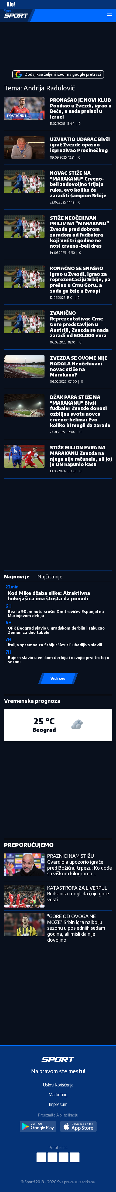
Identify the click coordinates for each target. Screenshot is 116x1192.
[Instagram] (52, 1157)
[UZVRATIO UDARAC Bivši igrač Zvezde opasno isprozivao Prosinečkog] (24, 147)
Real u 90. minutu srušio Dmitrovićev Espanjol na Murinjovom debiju (56, 613)
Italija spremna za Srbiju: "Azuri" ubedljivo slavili (55, 645)
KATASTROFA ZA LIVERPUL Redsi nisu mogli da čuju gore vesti (78, 893)
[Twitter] (64, 1157)
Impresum (58, 1104)
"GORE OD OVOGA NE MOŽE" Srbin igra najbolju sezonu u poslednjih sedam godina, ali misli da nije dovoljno (76, 927)
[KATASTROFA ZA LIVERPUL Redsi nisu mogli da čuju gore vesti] (24, 896)
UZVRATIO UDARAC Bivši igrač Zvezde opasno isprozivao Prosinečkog (80, 144)
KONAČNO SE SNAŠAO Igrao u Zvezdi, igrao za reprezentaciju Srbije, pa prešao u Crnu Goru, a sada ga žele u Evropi (80, 279)
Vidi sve (58, 678)
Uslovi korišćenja (58, 1085)
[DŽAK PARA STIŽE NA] (24, 414)
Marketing (58, 1094)
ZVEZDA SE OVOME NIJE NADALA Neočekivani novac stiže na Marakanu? (78, 366)
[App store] (78, 1126)
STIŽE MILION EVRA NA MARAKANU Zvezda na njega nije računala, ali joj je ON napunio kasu (81, 455)
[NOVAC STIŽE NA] (24, 187)
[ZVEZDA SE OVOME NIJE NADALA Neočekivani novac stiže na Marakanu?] (24, 369)
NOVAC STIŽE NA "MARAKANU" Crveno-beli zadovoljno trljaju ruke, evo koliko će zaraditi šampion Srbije (78, 184)
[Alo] (9, 4)
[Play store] (38, 1126)
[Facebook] (41, 1157)
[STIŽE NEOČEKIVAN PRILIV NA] (24, 234)
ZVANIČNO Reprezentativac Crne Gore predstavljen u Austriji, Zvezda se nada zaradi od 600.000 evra (79, 324)
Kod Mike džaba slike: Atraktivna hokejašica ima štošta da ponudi (49, 595)
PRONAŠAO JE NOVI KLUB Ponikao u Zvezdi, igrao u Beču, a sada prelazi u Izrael (80, 108)
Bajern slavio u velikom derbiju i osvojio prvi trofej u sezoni (58, 659)
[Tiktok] (75, 1157)
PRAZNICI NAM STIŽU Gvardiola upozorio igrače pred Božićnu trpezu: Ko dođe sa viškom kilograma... (79, 864)
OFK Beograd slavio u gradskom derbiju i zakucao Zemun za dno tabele (56, 630)
